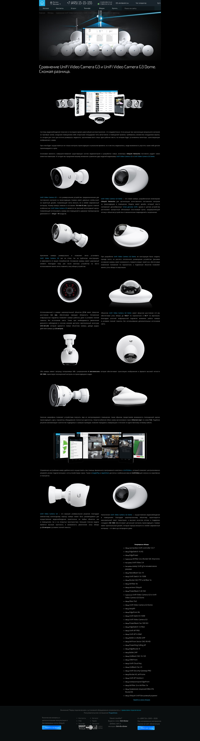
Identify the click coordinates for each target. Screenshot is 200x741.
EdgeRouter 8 (134, 649)
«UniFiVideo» (127, 470)
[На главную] (42, 3)
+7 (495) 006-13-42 (106, 2)
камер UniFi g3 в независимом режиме (141, 567)
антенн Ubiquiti (135, 587)
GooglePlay (96, 473)
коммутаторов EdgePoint (139, 682)
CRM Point (133, 660)
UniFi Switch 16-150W (137, 576)
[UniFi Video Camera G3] (69, 195)
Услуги (73, 8)
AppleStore (105, 473)
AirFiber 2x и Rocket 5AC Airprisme (146, 559)
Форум (101, 8)
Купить (114, 8)
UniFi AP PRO (134, 630)
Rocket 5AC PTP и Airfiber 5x (140, 580)
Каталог (46, 8)
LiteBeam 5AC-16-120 (137, 656)
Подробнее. (113, 713)
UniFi (136, 207)
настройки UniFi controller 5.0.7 (142, 548)
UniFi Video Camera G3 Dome (144, 156)
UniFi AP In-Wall (135, 634)
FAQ (79, 721)
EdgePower (133, 555)
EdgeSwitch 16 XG (136, 551)
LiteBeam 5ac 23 (135, 667)
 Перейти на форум (52, 727)
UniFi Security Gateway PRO (140, 671)
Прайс (94, 721)
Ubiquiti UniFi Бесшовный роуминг (143, 695)
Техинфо (87, 8)
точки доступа (128, 207)
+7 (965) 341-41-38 (106, 4)
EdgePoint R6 (134, 612)
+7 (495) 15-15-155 (79, 3)
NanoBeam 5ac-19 (136, 573)
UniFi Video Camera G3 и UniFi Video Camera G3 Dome (140, 596)
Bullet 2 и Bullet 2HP (137, 638)
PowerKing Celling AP (137, 645)
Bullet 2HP (133, 652)
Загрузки (95, 723)
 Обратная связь (146, 728)
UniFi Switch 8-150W (137, 616)
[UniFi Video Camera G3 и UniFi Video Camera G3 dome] (100, 129)
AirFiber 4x (133, 584)
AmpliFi (132, 608)
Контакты (59, 8)
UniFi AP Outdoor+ (136, 678)
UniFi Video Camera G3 (124, 156)
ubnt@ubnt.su (123, 3)
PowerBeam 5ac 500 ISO (138, 623)
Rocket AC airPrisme (137, 674)
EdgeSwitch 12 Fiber (137, 627)
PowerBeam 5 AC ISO (137, 591)
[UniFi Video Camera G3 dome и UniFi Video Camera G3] (100, 468)
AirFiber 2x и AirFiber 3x (138, 685)
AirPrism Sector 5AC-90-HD (140, 641)
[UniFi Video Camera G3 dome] (130, 196)
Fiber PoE (133, 601)
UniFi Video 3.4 (138, 562)
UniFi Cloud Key (135, 663)
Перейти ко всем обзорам (141, 700)
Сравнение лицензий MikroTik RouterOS (139, 690)
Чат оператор (141, 3)
